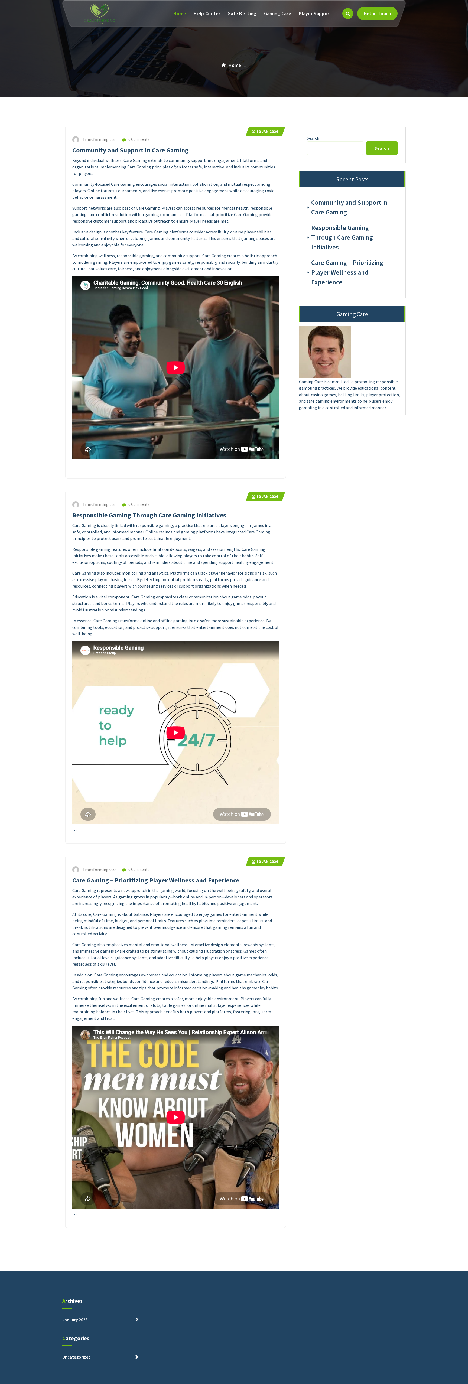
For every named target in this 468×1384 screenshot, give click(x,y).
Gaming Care (277, 13)
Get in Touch (377, 13)
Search (313, 138)
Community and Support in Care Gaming (130, 150)
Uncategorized (76, 1357)
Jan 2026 (267, 131)
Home (179, 13)
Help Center (207, 13)
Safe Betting (242, 13)
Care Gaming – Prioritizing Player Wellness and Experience (155, 880)
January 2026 (74, 1319)
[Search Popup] (347, 13)
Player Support (315, 13)
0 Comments (139, 139)
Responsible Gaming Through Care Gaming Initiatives (149, 515)
